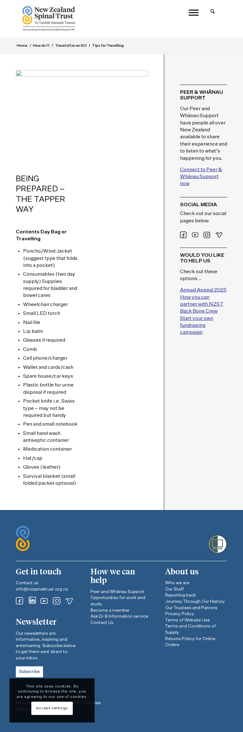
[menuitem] (212, 12)
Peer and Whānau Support (117, 592)
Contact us (27, 583)
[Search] (212, 12)
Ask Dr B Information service (119, 616)
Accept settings (52, 708)
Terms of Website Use (187, 620)
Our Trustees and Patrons (191, 608)
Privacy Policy (179, 614)
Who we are (177, 583)
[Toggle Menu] (194, 12)
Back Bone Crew (199, 311)
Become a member (110, 610)
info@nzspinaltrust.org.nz (42, 589)
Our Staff (174, 589)
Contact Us (102, 623)
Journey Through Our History (195, 601)
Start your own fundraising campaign (196, 325)
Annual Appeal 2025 (203, 290)
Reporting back (180, 595)
